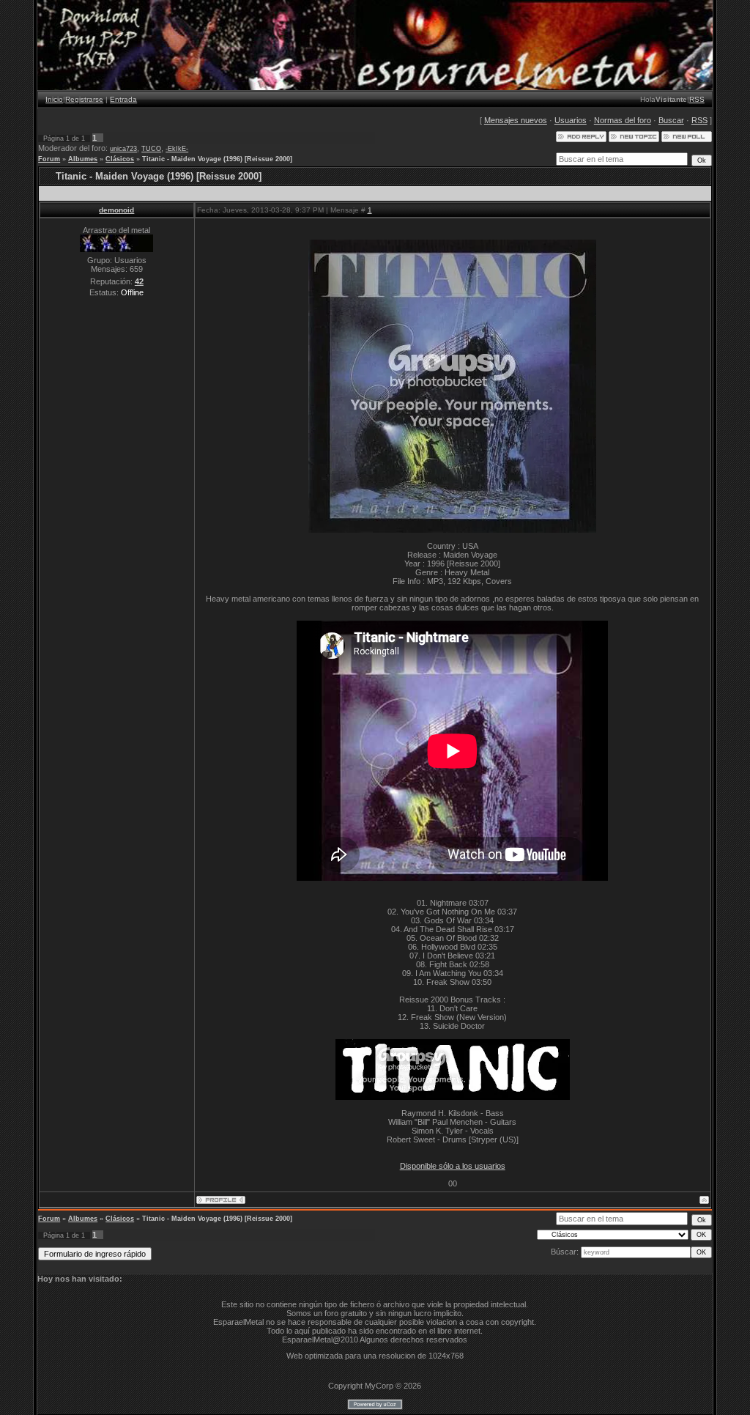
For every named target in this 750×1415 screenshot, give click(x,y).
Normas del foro (622, 120)
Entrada (123, 99)
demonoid (116, 210)
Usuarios (570, 120)
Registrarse (84, 99)
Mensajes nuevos (515, 120)
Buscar (671, 120)
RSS (697, 99)
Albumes (82, 159)
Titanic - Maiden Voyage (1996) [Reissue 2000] (217, 159)
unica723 (123, 148)
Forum (49, 159)
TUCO (151, 148)
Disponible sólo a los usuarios (452, 1165)
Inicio (54, 99)
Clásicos (119, 159)
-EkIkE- (177, 148)
